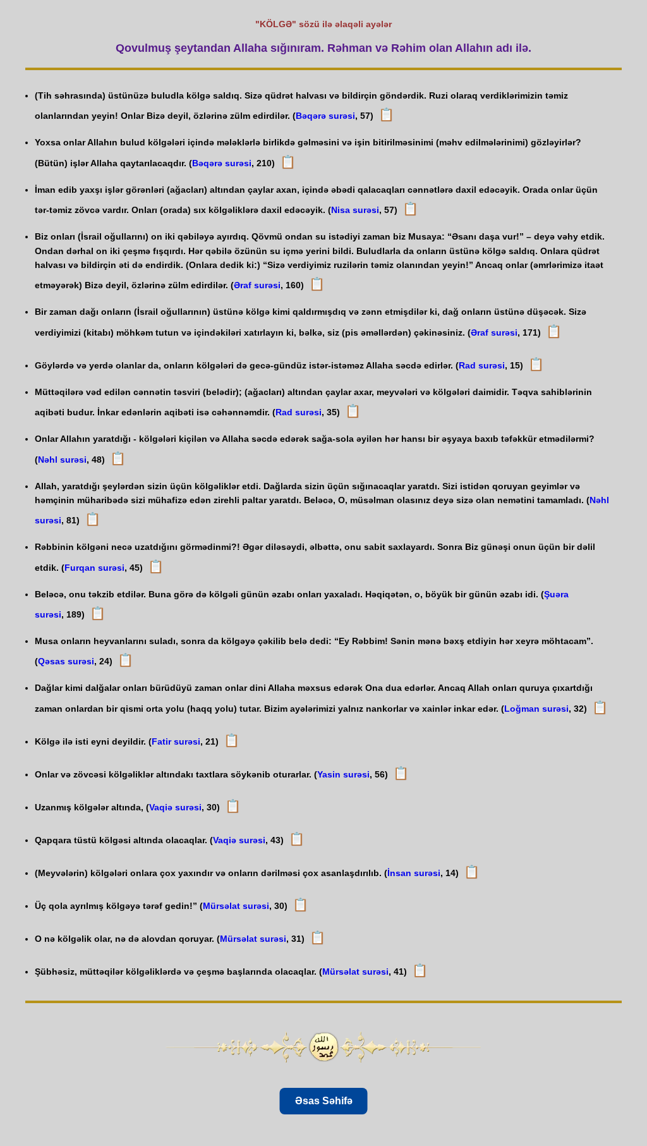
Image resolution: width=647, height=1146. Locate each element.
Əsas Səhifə (324, 1100)
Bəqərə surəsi (325, 116)
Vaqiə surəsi (175, 807)
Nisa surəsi (355, 210)
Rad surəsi (482, 365)
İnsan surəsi (413, 873)
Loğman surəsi (536, 709)
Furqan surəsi (94, 568)
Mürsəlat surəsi (236, 906)
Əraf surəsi (257, 285)
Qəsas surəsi (66, 661)
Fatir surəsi (176, 741)
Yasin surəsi (343, 774)
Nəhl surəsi (62, 459)
